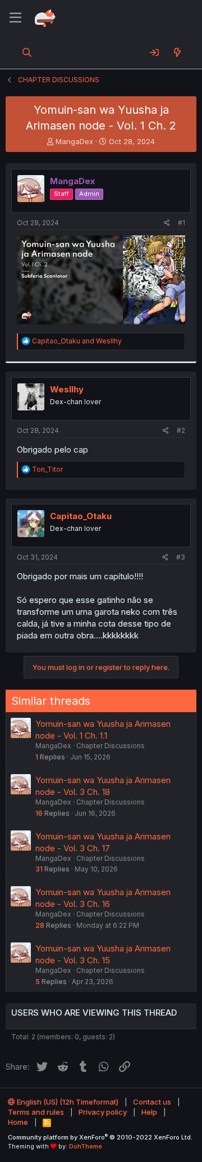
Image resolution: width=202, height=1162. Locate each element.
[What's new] (177, 52)
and (77, 341)
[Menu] (15, 18)
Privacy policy (103, 1111)
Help (149, 1111)
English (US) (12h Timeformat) (66, 1101)
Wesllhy (67, 389)
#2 (181, 430)
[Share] (167, 223)
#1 (181, 222)
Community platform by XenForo (100, 1137)
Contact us (152, 1101)
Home (18, 1122)
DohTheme (85, 1146)
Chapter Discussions (110, 745)
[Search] (27, 52)
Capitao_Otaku (81, 516)
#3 (180, 557)
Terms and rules (36, 1111)
